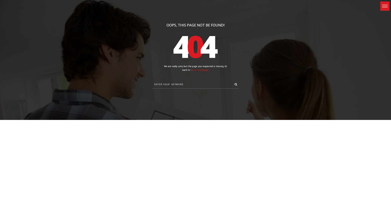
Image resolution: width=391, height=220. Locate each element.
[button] (384, 6)
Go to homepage (200, 69)
